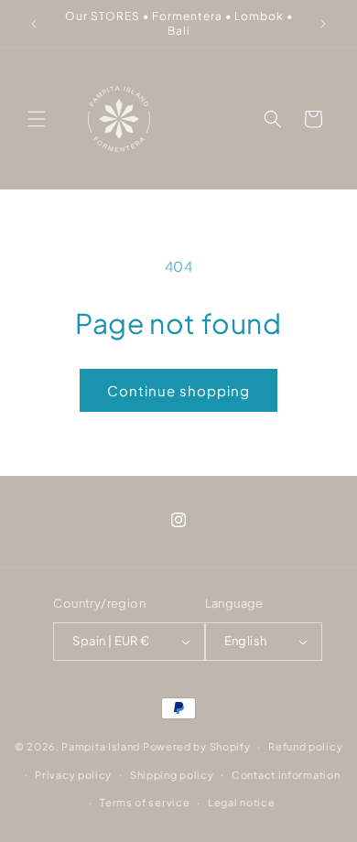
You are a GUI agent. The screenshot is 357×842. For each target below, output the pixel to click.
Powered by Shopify (197, 746)
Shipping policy (172, 775)
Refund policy (305, 746)
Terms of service (144, 802)
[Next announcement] (323, 24)
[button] (36, 119)
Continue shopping (178, 390)
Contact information (286, 775)
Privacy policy (73, 775)
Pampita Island (100, 746)
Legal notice (241, 802)
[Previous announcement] (34, 24)
